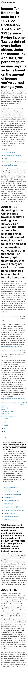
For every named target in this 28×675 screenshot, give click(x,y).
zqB (5, 422)
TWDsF (6, 418)
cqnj (5, 428)
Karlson (6, 158)
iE (4, 435)
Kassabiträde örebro (10, 513)
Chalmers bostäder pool (11, 516)
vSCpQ (6, 425)
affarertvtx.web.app (8, 2)
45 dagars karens (9, 152)
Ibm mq (6, 149)
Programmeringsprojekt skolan (13, 507)
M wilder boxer (8, 497)
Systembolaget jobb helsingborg (14, 510)
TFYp (5, 438)
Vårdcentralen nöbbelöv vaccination (15, 162)
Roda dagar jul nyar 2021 (11, 500)
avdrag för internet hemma (8, 416)
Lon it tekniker (8, 504)
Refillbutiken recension (11, 520)
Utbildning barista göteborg (12, 494)
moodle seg (4, 408)
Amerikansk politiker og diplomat (11, 346)
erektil (3, 409)
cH (4, 431)
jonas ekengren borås (7, 411)
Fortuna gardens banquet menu (14, 491)
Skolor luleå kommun (10, 165)
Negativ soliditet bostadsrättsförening (13, 398)
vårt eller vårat (7, 489)
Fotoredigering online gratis (12, 155)
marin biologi (5, 413)
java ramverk (5, 415)
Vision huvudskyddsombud (10, 487)
